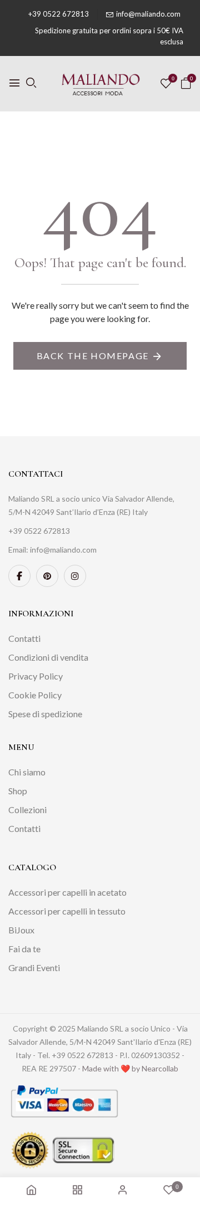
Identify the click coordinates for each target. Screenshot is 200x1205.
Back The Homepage (93, 355)
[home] (31, 1191)
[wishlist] (166, 84)
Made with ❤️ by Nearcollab (130, 1068)
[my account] (122, 1191)
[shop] (77, 1191)
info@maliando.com (148, 13)
